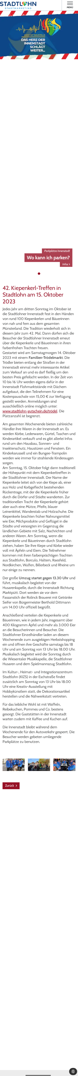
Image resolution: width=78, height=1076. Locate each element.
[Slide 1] (35, 274)
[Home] (18, 5)
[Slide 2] (39, 274)
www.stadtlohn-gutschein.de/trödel (30, 411)
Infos (65, 264)
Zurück (10, 786)
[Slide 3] (42, 274)
